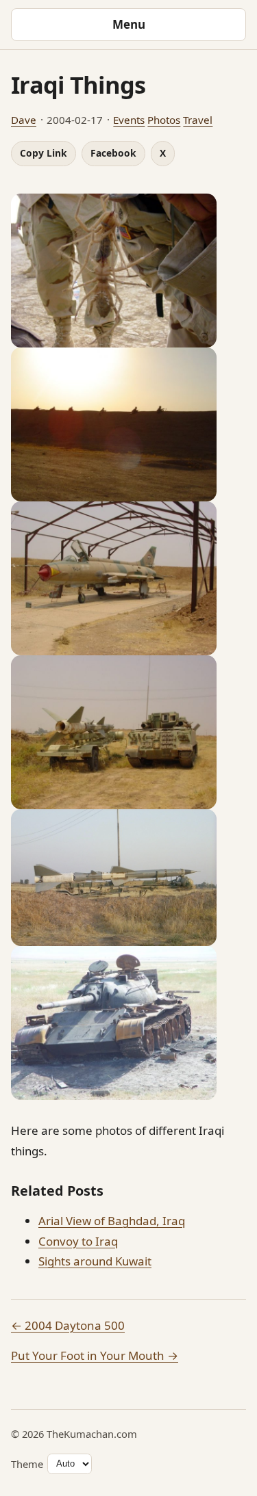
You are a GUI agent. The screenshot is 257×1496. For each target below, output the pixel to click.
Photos (163, 120)
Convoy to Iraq (78, 1241)
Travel (197, 120)
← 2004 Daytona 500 (68, 1325)
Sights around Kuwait (94, 1261)
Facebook (113, 152)
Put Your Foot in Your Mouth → (94, 1355)
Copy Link (43, 152)
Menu (128, 24)
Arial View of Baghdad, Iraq (111, 1221)
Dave (23, 120)
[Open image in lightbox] (128, 270)
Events (129, 120)
